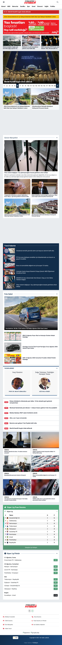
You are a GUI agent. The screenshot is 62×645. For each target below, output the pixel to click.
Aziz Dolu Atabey (44, 391)
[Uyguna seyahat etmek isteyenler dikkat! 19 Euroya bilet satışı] (45, 440)
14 (39, 86)
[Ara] (57, 2)
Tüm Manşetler (9, 624)
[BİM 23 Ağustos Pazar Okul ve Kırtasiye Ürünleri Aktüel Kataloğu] (12, 336)
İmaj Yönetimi (17, 372)
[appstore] (26, 632)
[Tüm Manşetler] (57, 137)
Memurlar (15, 6)
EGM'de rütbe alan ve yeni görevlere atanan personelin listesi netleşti (44, 499)
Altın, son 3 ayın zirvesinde (18, 418)
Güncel (3, 6)
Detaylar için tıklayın (31, 547)
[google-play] (35, 632)
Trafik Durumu (8, 620)
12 (33, 86)
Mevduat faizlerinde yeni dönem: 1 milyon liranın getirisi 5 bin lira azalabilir (33, 408)
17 (47, 86)
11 (31, 86)
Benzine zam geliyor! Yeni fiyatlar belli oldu (23, 423)
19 (52, 86)
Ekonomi (40, 6)
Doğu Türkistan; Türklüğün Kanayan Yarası (44, 373)
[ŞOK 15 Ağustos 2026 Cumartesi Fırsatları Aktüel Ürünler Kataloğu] (12, 358)
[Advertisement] (31, 122)
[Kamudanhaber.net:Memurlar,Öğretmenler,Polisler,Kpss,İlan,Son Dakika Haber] (30, 2)
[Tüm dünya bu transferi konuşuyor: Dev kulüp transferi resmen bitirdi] (17, 487)
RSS (16, 637)
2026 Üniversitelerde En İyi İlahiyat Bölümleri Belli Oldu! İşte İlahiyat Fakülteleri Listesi (30, 16)
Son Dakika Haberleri (39, 624)
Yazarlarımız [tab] (9, 368)
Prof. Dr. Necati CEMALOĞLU (17, 391)
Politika (52, 6)
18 (49, 86)
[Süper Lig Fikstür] (57, 553)
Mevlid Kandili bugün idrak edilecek (21, 428)
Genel (33, 6)
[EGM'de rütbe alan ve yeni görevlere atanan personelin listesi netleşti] (45, 487)
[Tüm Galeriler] (57, 294)
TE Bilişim (35, 642)
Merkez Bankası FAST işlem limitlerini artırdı (23, 413)
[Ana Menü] (4, 2)
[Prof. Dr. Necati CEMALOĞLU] (17, 383)
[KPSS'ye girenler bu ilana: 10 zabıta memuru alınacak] (17, 440)
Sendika (22, 6)
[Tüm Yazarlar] (57, 368)
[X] (29, 611)
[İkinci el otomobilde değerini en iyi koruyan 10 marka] (45, 464)
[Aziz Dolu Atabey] (45, 383)
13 (36, 86)
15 (41, 86)
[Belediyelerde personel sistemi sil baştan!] (17, 464)
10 (28, 86)
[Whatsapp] (32, 611)
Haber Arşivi (8, 628)
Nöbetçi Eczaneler (10, 617)
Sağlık (46, 6)
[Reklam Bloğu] (31, 27)
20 (55, 86)
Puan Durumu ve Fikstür (40, 620)
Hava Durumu (37, 617)
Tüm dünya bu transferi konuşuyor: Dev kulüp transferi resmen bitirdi (15, 499)
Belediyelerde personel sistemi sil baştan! (15, 475)
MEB (8, 6)
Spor (28, 6)
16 (44, 86)
